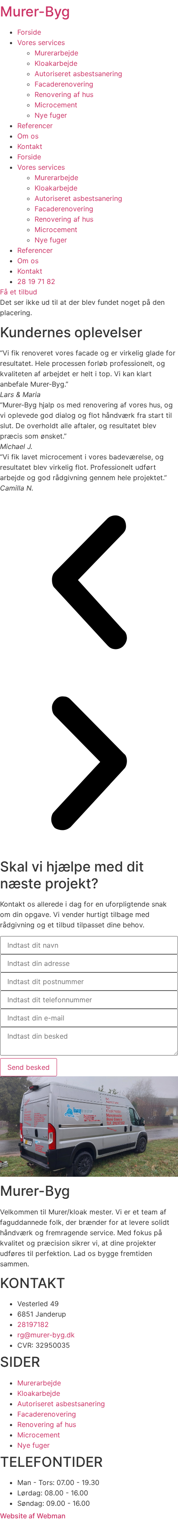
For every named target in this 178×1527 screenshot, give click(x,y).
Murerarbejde (56, 52)
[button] (89, 583)
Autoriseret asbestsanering (78, 73)
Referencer (35, 125)
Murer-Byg (35, 11)
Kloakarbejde (56, 63)
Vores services (41, 42)
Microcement (56, 104)
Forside (29, 32)
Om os (27, 136)
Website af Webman (33, 1515)
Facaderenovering (64, 84)
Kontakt (29, 146)
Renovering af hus (64, 94)
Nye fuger (51, 115)
